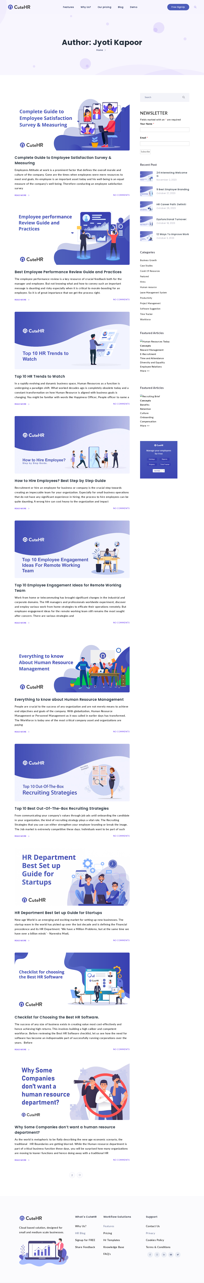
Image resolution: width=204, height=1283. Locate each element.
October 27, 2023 (166, 193)
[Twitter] (177, 1254)
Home (99, 50)
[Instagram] (157, 1254)
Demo (133, 7)
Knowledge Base (113, 1247)
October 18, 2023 (166, 223)
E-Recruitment (148, 354)
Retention (145, 409)
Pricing (107, 1233)
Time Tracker (146, 314)
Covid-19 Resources (150, 271)
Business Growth (148, 260)
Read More (21, 195)
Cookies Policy (155, 1240)
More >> (145, 371)
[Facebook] (150, 1254)
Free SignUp (178, 7)
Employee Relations (151, 367)
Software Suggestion (150, 309)
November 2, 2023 (167, 179)
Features (68, 7)
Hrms (142, 282)
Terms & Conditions (158, 1247)
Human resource (148, 287)
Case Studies (146, 266)
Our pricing (104, 7)
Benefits (144, 405)
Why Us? (86, 7)
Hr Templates (111, 1240)
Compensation (148, 421)
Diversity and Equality (152, 362)
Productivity (146, 298)
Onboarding (146, 417)
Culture (144, 413)
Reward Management (152, 350)
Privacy (150, 1233)
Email (144, 138)
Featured (144, 277)
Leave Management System (153, 293)
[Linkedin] (164, 1254)
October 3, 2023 (165, 238)
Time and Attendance (152, 358)
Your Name (147, 124)
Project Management (150, 303)
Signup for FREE (85, 1240)
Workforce (145, 320)
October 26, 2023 (166, 208)
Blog (120, 7)
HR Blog (80, 1233)
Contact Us (153, 1226)
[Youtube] (171, 1254)
